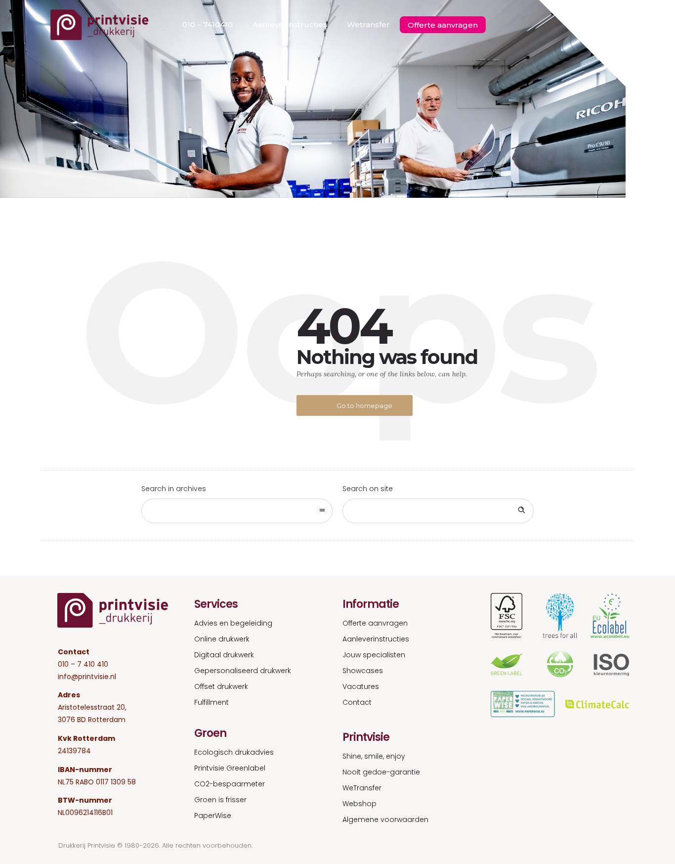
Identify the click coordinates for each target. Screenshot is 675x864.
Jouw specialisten (373, 655)
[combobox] (237, 511)
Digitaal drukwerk (224, 655)
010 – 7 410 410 (83, 664)
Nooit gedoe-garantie (381, 772)
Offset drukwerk (221, 686)
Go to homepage (364, 405)
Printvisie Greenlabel (229, 768)
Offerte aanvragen (443, 25)
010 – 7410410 (207, 24)
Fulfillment (211, 702)
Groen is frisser (220, 800)
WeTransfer (361, 788)
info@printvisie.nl (87, 677)
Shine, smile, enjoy (373, 756)
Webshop (359, 804)
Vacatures (360, 686)
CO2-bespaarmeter (229, 784)
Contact (357, 702)
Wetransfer (368, 24)
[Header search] (616, 25)
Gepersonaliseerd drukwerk (242, 671)
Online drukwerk (222, 639)
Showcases (362, 671)
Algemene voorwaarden (385, 819)
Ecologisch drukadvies (234, 752)
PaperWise (212, 815)
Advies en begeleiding (233, 623)
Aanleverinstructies (290, 24)
